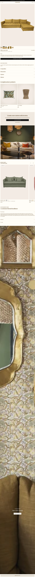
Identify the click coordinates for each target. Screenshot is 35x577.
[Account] (32, 2)
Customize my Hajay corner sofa (17, 58)
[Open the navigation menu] (1, 2)
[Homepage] (17, 2)
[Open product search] (2, 2)
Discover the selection (17, 513)
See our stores (17, 122)
